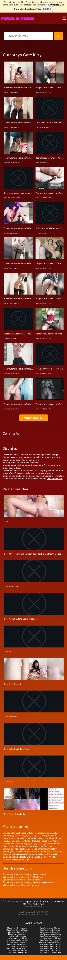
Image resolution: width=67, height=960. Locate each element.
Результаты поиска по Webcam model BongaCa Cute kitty (31, 122)
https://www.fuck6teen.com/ (50, 932)
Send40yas (8, 851)
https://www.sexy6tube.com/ (49, 930)
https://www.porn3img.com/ (50, 948)
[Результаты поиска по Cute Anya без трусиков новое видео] (18, 364)
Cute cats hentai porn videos (49, 228)
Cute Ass (8, 781)
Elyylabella (55, 841)
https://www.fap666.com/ (17, 936)
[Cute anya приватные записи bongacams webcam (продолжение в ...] (18, 188)
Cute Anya (9, 651)
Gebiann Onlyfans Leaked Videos (18, 833)
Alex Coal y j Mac (22, 849)
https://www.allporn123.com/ (49, 940)
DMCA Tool (38, 904)
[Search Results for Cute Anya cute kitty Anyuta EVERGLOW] (50, 153)
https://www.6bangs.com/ (17, 932)
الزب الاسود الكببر (54, 838)
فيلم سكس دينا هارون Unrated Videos (44, 843)
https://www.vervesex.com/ (17, 942)
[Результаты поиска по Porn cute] (18, 82)
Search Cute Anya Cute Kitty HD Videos (23, 879)
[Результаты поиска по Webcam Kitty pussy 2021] (18, 223)
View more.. (33, 417)
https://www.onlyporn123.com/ (50, 942)
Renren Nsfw (51, 849)
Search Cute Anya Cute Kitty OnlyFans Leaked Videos (30, 882)
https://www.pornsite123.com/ (17, 938)
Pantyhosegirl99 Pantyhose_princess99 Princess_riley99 (30, 837)
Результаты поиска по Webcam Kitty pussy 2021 (27, 228)
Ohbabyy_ (7, 835)
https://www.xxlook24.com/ (17, 952)
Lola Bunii (16, 841)
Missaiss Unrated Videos (14, 843)
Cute (6, 521)
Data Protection (56, 901)
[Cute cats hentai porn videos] (50, 223)
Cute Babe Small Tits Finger (17, 749)
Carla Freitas (8, 846)
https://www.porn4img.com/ (50, 950)
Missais (45, 841)
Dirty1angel (8, 849)
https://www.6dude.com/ (17, 934)
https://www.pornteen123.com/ (50, 938)
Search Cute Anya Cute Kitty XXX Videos (24, 877)
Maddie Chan (38, 849)
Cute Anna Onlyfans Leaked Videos (20, 619)
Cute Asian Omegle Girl (14, 814)
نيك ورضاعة (52, 833)
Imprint (28, 901)
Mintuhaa (26, 841)
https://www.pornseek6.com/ (49, 936)
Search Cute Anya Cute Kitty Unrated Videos (25, 874)
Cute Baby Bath (11, 716)
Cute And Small (11, 586)
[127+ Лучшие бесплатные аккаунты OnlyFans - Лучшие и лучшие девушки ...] (50, 118)
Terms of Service (40, 901)
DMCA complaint (54, 478)
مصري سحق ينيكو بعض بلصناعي (26, 835)
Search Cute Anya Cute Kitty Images (22, 885)
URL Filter (27, 904)
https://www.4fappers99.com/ (17, 930)
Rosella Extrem (26, 857)
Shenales (36, 841)
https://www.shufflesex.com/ (17, 940)
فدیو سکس (20, 854)
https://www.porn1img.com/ (50, 944)
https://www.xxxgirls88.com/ (49, 928)
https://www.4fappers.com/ (17, 928)
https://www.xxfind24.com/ (17, 950)
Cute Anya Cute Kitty (13, 684)
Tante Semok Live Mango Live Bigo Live (34, 846)
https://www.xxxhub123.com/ (17, 946)
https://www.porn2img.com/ (50, 946)
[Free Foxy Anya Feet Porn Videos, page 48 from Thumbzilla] (50, 364)
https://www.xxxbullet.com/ (17, 944)
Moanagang (40, 833)
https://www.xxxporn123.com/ (17, 948)
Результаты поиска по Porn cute (19, 87)
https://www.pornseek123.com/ (49, 934)
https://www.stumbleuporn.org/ (49, 952)
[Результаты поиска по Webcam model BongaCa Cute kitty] (18, 118)
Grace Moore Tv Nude (45, 857)
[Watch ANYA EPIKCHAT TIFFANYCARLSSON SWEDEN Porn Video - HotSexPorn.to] (18, 329)
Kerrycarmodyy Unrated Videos (40, 854)
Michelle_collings (11, 859)
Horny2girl (24, 859)
